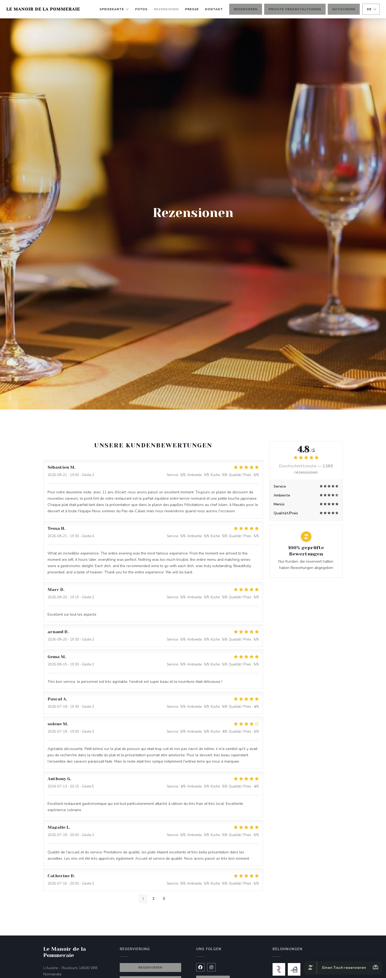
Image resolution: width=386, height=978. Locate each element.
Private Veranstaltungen (295, 9)
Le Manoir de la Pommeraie (43, 9)
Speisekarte (112, 9)
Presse (192, 9)
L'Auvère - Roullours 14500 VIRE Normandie (74, 971)
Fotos (141, 9)
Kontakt (214, 9)
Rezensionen (166, 9)
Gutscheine (343, 9)
